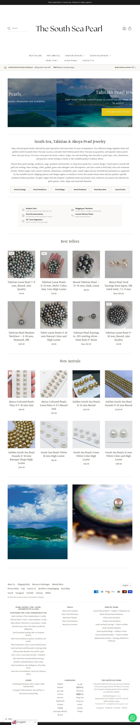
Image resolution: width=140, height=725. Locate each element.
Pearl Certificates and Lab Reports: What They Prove (28, 667)
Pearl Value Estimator (70, 614)
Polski (80, 704)
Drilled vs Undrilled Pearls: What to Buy (28, 662)
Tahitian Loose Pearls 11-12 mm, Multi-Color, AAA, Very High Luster (54, 286)
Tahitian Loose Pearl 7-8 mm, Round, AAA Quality (21, 286)
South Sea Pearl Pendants (111, 628)
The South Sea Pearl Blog (28, 693)
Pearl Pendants (80, 189)
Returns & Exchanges (41, 584)
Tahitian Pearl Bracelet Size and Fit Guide (28, 651)
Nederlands (60, 701)
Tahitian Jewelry (73, 55)
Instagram (20, 593)
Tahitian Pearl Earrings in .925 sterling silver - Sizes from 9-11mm (86, 336)
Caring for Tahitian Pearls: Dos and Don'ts (28, 690)
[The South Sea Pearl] (70, 28)
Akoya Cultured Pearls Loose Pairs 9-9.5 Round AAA (54, 405)
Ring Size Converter (70, 624)
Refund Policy (57, 584)
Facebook (108, 708)
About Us (11, 584)
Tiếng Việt (80, 697)
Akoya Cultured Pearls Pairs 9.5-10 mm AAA (21, 404)
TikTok (47, 593)
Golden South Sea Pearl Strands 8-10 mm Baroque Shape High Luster (21, 457)
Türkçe (79, 711)
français (60, 704)
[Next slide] (129, 103)
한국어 (60, 715)
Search (10, 593)
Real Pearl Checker (70, 617)
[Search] (9, 28)
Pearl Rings (60, 189)
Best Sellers (35, 55)
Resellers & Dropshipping (48, 588)
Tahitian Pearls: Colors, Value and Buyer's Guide (28, 619)
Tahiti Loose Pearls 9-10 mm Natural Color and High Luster (53, 336)
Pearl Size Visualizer (70, 611)
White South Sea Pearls (111, 617)
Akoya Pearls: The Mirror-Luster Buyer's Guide (28, 623)
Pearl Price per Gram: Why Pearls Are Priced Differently (28, 628)
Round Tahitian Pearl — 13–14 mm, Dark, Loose (86, 284)
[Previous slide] (11, 103)
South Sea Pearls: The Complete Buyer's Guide (28, 616)
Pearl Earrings (20, 189)
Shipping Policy (24, 584)
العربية (79, 684)
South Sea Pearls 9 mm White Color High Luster (86, 456)
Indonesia (80, 691)
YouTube (29, 593)
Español (60, 687)
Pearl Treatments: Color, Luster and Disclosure (28, 644)
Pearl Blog (65, 588)
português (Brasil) (60, 711)
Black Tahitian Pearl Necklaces (111, 614)
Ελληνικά (79, 701)
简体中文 (79, 687)
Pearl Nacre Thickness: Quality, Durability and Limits (28, 640)
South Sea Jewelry (99, 55)
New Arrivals (53, 55)
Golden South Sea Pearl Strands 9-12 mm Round (118, 404)
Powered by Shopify (36, 597)
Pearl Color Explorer (70, 621)
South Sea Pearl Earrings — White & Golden (112, 624)
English (125, 585)
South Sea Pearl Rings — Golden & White (112, 631)
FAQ (23, 588)
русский (60, 691)
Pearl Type (51, 60)
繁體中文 (79, 694)
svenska (80, 708)
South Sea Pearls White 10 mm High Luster (54, 454)
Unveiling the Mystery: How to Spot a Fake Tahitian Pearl (28, 685)
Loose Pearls (71, 60)
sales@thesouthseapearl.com (117, 704)
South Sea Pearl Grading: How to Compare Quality (28, 634)
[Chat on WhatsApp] (133, 718)
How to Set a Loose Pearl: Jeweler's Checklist (28, 655)
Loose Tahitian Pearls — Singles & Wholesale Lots (111, 611)
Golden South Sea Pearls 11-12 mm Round (86, 404)
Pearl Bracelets (100, 189)
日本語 (60, 708)
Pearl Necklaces (39, 189)
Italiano (60, 694)
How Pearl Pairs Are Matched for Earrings (28, 658)
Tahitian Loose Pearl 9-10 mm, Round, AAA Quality (119, 336)
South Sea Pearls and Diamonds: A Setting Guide (28, 648)
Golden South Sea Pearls (112, 621)
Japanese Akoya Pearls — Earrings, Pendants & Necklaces (112, 639)
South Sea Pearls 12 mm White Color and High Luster (118, 456)
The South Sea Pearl (20, 597)
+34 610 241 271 (100, 704)
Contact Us (88, 60)
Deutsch (60, 697)
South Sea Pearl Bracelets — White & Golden (111, 635)
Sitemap (39, 593)
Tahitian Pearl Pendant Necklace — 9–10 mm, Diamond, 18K (21, 336)
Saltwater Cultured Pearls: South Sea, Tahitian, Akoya (28, 673)
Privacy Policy (13, 588)
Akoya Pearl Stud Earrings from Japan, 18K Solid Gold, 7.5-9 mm (118, 286)
